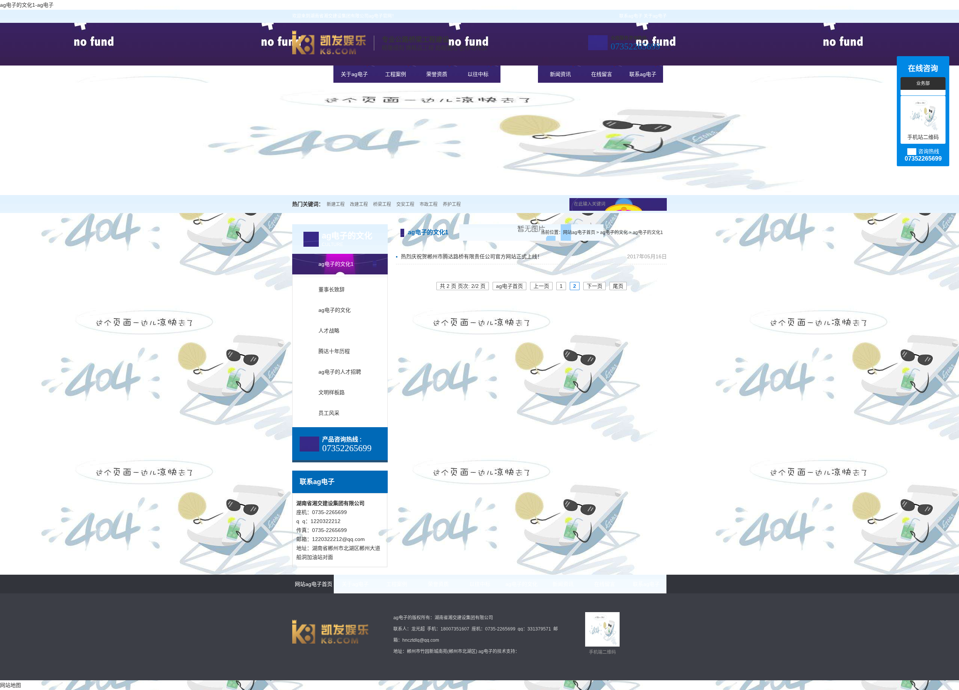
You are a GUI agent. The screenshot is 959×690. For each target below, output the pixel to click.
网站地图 (10, 685)
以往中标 (478, 74)
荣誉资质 (436, 74)
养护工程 (452, 204)
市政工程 (429, 204)
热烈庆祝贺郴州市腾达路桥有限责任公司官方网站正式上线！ (470, 256)
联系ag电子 (630, 16)
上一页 (541, 286)
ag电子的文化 (519, 74)
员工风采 (328, 413)
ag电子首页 (509, 286)
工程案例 (395, 74)
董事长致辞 (331, 289)
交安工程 (405, 204)
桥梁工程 (382, 204)
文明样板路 (331, 392)
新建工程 (336, 204)
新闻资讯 (560, 74)
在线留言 (601, 74)
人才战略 (328, 331)
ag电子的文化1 (336, 264)
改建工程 (359, 204)
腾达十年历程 (334, 351)
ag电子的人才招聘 (339, 372)
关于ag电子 (655, 16)
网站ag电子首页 (313, 74)
